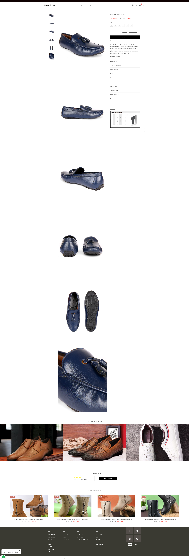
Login (97, 537)
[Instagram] (129, 538)
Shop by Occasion (93, 5)
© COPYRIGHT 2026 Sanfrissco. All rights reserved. (59, 558)
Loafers (50, 546)
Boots (50, 539)
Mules (49, 551)
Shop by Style (83, 5)
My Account (99, 534)
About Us (65, 534)
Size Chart (124, 32)
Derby (49, 544)
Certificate (66, 539)
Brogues (50, 542)
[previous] (4, 507)
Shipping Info (81, 537)
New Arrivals (66, 5)
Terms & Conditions (82, 539)
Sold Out (125, 37)
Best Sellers (74, 5)
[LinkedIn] (137, 538)
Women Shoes (114, 5)
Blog (64, 537)
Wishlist (98, 539)
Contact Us (66, 542)
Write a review (108, 478)
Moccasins (51, 549)
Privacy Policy (81, 534)
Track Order (122, 5)
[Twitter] (115, 40)
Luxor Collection (104, 5)
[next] (184, 507)
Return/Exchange (101, 542)
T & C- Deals (80, 542)
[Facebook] (113, 40)
